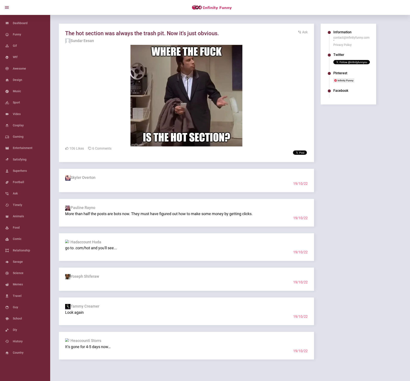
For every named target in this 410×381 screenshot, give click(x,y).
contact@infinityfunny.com (351, 37)
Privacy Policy (342, 45)
